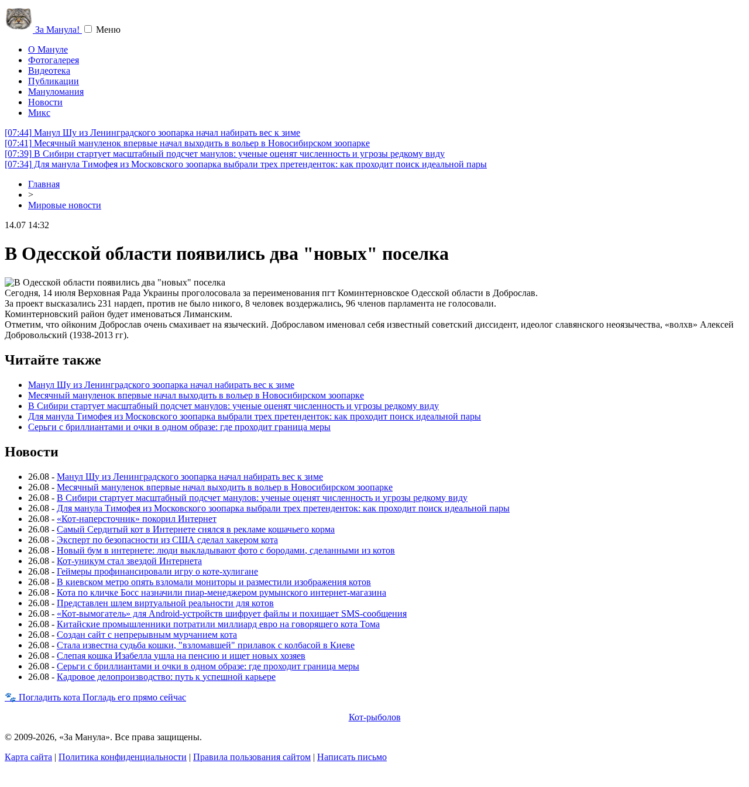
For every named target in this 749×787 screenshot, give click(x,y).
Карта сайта (28, 757)
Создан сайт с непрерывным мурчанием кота (147, 635)
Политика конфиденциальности (123, 757)
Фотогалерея (53, 60)
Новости (45, 102)
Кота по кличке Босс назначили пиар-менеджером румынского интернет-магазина (221, 592)
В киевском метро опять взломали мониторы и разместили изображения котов (214, 582)
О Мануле (48, 49)
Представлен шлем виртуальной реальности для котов (165, 603)
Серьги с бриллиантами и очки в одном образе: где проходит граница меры (179, 427)
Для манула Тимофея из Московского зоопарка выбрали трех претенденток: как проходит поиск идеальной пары (246, 164)
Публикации (53, 81)
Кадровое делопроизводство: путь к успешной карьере (166, 677)
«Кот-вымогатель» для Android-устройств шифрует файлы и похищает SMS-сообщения (232, 613)
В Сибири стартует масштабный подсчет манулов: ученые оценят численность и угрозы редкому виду (225, 154)
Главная (44, 184)
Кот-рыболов (375, 717)
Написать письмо (352, 757)
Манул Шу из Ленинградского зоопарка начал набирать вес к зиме (152, 133)
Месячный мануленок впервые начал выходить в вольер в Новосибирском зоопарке (187, 143)
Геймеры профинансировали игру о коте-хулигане (157, 571)
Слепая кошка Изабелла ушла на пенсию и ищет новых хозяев (181, 656)
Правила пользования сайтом (252, 757)
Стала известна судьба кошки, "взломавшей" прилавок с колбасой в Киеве (206, 645)
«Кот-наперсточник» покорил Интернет (137, 519)
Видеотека (49, 70)
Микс (39, 113)
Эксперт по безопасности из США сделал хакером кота (167, 540)
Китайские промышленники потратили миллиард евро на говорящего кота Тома (218, 624)
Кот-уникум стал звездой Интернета (129, 561)
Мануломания (56, 92)
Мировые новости (64, 205)
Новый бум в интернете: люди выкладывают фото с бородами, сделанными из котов (226, 550)
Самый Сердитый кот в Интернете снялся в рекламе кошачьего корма (196, 529)
